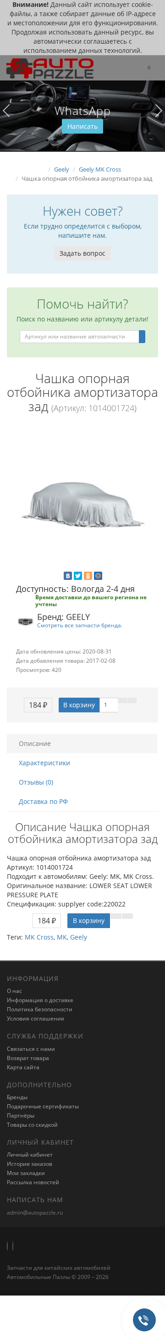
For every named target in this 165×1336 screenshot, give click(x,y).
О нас (14, 991)
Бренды (17, 1097)
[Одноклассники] (88, 576)
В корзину (79, 704)
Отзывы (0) (36, 782)
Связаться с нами (31, 1049)
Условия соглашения (35, 1018)
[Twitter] (78, 576)
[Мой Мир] (98, 576)
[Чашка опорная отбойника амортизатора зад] (82, 499)
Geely (78, 937)
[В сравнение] (132, 700)
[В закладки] (122, 700)
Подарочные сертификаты (43, 1106)
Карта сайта (23, 1067)
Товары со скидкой (32, 1125)
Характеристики (44, 762)
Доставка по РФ (43, 801)
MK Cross (39, 937)
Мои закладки (26, 1173)
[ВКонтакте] (68, 576)
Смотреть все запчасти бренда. (79, 625)
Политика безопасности (39, 1009)
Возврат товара (28, 1058)
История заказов (29, 1164)
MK (62, 937)
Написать (82, 126)
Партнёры (20, 1115)
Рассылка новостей (33, 1182)
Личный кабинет (30, 1154)
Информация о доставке (40, 1000)
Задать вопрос (82, 253)
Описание (35, 743)
